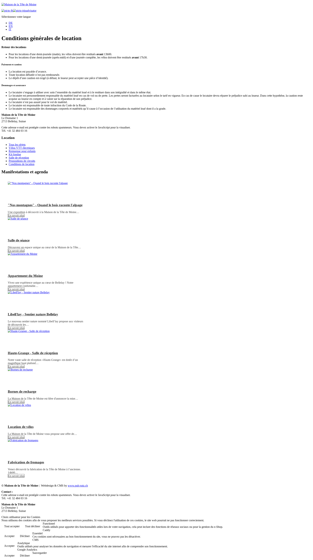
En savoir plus (16, 215)
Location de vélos (21, 427)
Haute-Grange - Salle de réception (33, 353)
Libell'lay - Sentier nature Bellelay (33, 314)
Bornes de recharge (22, 391)
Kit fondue (15, 154)
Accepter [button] (9, 536)
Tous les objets (17, 144)
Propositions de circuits (22, 160)
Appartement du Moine (25, 276)
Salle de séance (19, 240)
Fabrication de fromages (26, 462)
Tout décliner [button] (32, 526)
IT (10, 29)
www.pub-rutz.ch (78, 485)
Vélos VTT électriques (22, 147)
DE (11, 22)
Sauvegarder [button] (39, 552)
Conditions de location (21, 164)
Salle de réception (19, 157)
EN (11, 26)
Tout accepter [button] (12, 526)
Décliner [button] (25, 536)
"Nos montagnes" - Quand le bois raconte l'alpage (45, 205)
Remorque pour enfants (22, 151)
